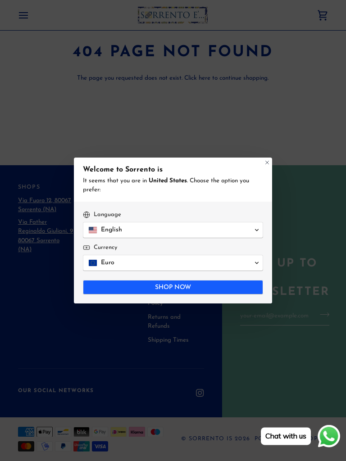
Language (107, 214)
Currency (105, 247)
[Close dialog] (267, 162)
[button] (173, 230)
